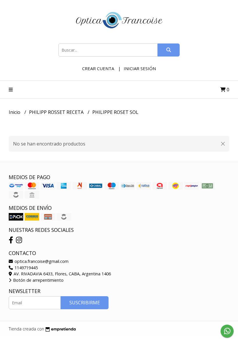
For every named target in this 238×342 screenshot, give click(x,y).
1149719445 (25, 267)
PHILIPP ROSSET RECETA (57, 112)
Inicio (15, 112)
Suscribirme (84, 302)
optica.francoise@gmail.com (40, 261)
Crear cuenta (98, 68)
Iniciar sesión (140, 68)
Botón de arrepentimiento (38, 280)
